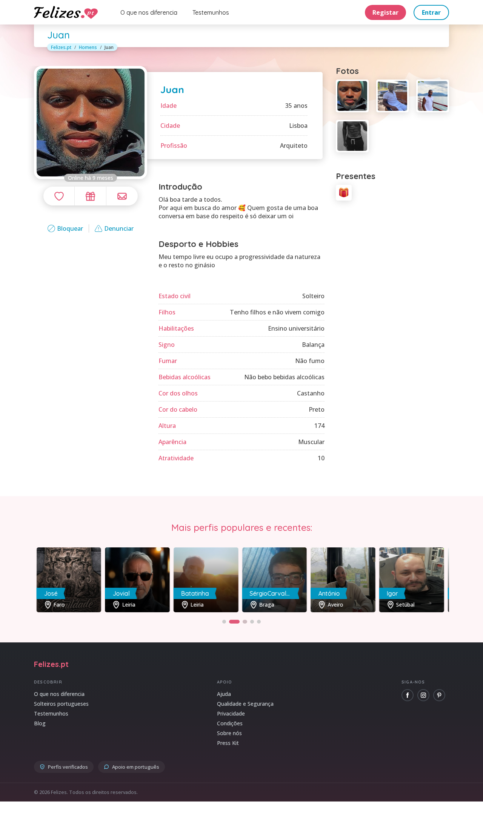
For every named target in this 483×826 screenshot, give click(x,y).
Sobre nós (229, 733)
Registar (385, 12)
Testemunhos (210, 12)
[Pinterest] (439, 695)
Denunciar (119, 228)
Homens (88, 47)
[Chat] (122, 196)
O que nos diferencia (148, 12)
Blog (40, 723)
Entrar (431, 12)
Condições (230, 723)
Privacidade (231, 713)
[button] (224, 622)
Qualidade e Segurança (245, 703)
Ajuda (224, 693)
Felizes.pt (61, 47)
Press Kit (228, 742)
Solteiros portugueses (61, 703)
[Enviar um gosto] (58, 196)
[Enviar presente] (90, 196)
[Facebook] (407, 695)
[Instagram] (423, 695)
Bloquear (70, 228)
